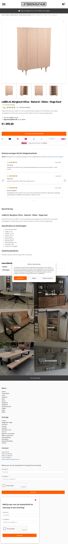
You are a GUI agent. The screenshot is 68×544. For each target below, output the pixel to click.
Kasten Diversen (14, 15)
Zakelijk (4, 408)
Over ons (4, 432)
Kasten (7, 15)
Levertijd (4, 426)
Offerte (3, 412)
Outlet (3, 410)
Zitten (3, 399)
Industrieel (4, 397)
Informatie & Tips (6, 430)
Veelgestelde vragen (7, 422)
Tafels (3, 395)
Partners (4, 443)
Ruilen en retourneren (7, 435)
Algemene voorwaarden (8, 433)
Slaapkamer (5, 403)
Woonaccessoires (6, 406)
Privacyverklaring (6, 437)
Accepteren (20, 278)
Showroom (5, 424)
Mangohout (5, 404)
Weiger (34, 278)
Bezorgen (4, 428)
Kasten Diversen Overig (25, 15)
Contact (4, 420)
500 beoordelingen (58, 157)
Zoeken (4, 391)
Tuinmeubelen (5, 393)
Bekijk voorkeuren (48, 278)
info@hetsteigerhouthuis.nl (12, 459)
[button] (63, 21)
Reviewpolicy (5, 439)
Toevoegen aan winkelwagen (34, 133)
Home (3, 15)
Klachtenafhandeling (7, 441)
